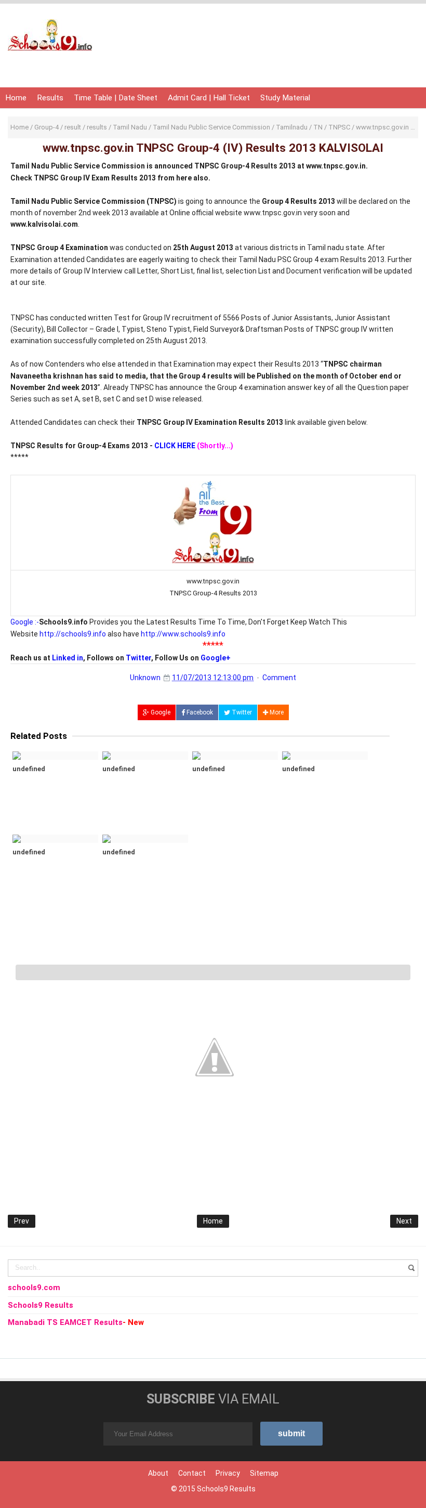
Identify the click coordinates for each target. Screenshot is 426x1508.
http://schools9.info (72, 634)
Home (15, 97)
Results (50, 97)
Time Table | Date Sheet (115, 97)
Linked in (67, 658)
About (158, 1473)
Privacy (228, 1473)
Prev (21, 1221)
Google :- (24, 622)
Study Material (285, 97)
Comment (279, 677)
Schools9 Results (226, 1489)
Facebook (199, 712)
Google (159, 712)
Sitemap (264, 1473)
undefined (28, 769)
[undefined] (55, 755)
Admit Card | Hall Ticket (209, 97)
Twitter (138, 658)
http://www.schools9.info (183, 634)
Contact (192, 1473)
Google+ (216, 658)
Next (404, 1221)
